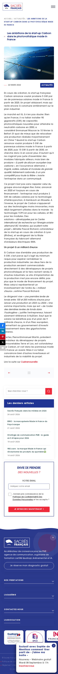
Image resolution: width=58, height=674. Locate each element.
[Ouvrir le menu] (53, 7)
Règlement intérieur (10, 665)
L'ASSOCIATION (12, 620)
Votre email (29, 481)
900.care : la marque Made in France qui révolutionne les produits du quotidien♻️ (26, 450)
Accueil (8, 19)
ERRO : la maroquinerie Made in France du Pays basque (27, 423)
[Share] (2, 325)
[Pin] (2, 337)
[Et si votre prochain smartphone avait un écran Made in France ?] (14, 373)
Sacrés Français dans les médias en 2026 (26, 411)
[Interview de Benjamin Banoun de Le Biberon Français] (43, 373)
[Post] (2, 342)
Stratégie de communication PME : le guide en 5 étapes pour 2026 (28, 436)
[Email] (2, 348)
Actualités (19, 19)
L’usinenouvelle (29, 362)
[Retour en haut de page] (53, 537)
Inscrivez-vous (26, 666)
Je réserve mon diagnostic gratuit (29, 566)
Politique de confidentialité (13, 661)
